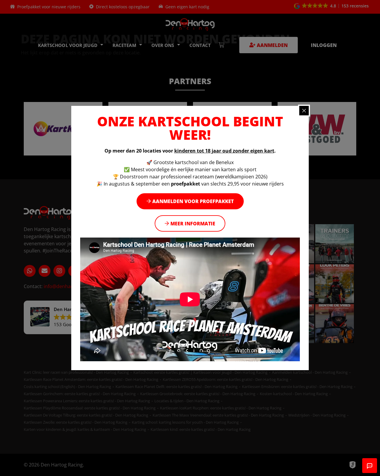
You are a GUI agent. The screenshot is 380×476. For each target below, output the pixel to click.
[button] (190, 201)
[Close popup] (304, 110)
